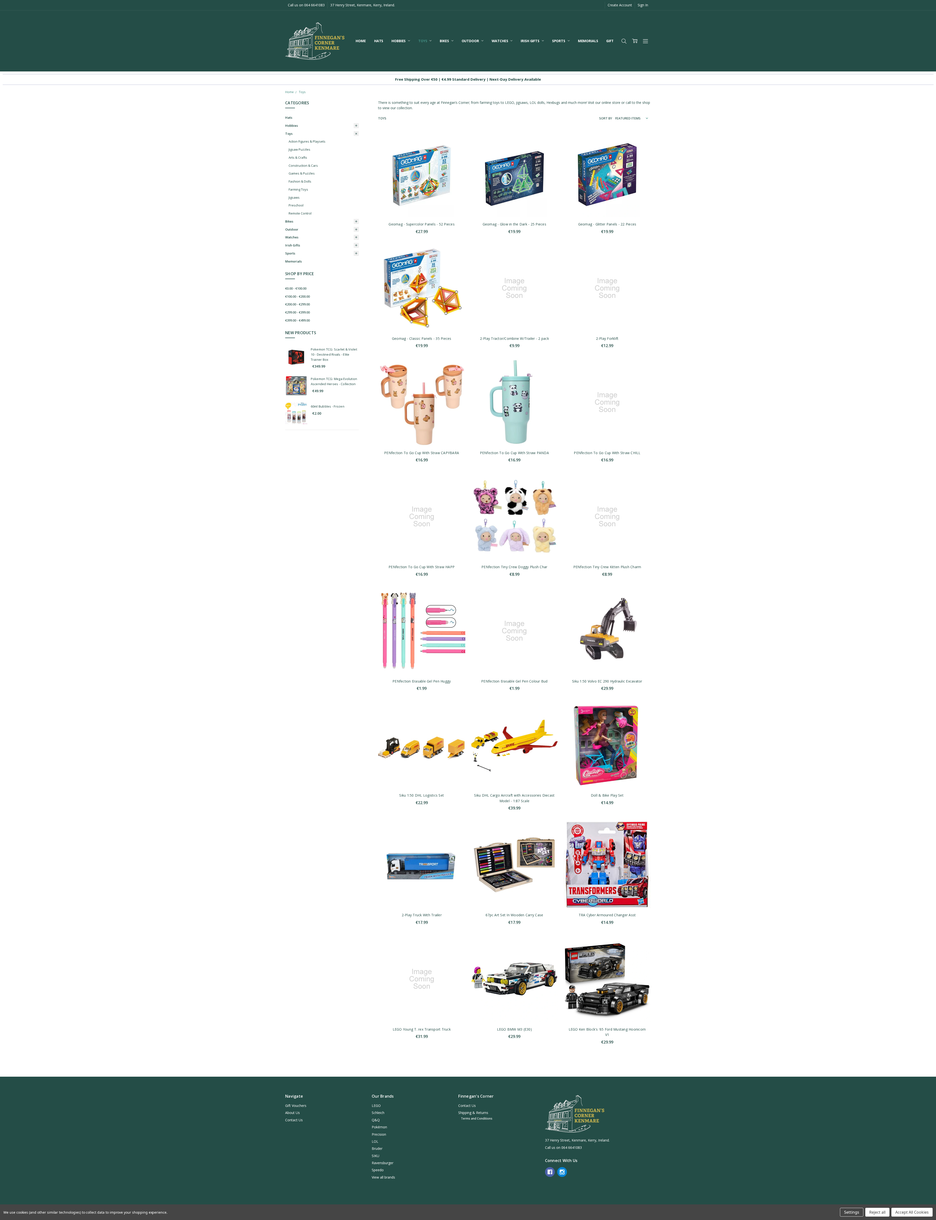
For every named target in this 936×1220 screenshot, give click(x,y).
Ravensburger (382, 1163)
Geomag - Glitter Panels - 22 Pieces (607, 224)
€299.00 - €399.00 (297, 312)
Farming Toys (298, 189)
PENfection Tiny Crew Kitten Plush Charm (607, 567)
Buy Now (421, 207)
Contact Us (294, 1120)
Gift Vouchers (295, 1105)
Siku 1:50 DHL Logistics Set (421, 795)
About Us (292, 1112)
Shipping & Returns (473, 1112)
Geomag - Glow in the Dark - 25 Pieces (514, 224)
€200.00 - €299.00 (297, 304)
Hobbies (399, 41)
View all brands (383, 1177)
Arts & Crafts (298, 157)
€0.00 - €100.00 (295, 288)
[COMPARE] (456, 147)
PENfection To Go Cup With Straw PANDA (514, 452)
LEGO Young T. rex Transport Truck (422, 1029)
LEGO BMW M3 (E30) (514, 1029)
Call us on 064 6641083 (306, 5)
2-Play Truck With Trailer (422, 915)
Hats (378, 41)
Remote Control (300, 213)
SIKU (375, 1155)
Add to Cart (421, 196)
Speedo (378, 1170)
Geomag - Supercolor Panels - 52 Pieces (422, 224)
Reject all (877, 1212)
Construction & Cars (303, 165)
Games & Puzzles (302, 173)
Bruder (377, 1148)
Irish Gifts (530, 41)
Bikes (445, 41)
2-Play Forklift (607, 338)
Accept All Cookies (912, 1212)
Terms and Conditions (476, 1118)
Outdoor (471, 41)
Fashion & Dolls (300, 181)
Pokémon (379, 1127)
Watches (500, 41)
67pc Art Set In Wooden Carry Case (514, 915)
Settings (851, 1212)
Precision (379, 1134)
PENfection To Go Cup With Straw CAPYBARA (421, 452)
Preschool (296, 205)
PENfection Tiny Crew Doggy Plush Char (514, 567)
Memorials (588, 41)
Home (361, 41)
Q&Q (376, 1120)
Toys (423, 41)
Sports (559, 41)
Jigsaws (294, 197)
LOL (375, 1141)
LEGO (376, 1105)
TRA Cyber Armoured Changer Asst (607, 915)
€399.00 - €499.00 (297, 320)
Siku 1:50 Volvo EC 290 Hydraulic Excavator (607, 681)
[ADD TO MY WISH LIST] (456, 154)
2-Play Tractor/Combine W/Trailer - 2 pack (514, 338)
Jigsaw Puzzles (299, 149)
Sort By (605, 118)
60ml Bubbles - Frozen (327, 406)
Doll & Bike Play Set (607, 795)
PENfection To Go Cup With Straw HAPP (422, 567)
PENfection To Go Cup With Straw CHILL (607, 452)
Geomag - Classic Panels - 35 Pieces (421, 338)
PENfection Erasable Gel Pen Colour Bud (514, 681)
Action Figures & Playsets (307, 141)
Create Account (620, 5)
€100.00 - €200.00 (297, 296)
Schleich (378, 1112)
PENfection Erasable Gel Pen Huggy (421, 681)
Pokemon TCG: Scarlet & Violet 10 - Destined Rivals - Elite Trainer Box (334, 354)
